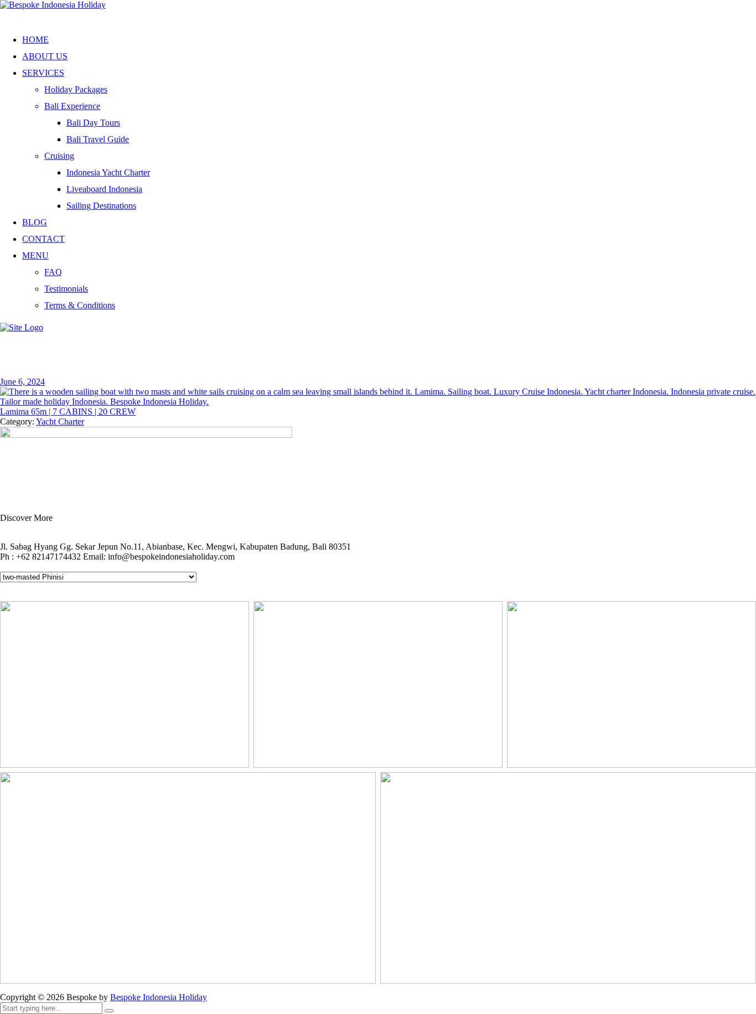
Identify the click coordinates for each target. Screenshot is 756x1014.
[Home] (21, 327)
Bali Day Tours (93, 122)
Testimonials (66, 288)
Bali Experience (72, 106)
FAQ (53, 272)
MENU (35, 255)
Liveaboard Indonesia (104, 189)
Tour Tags (26, 566)
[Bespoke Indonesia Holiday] (53, 4)
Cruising (59, 156)
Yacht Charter (60, 421)
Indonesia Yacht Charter (108, 172)
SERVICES (43, 72)
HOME (35, 39)
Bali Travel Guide (97, 139)
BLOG (34, 222)
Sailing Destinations (101, 205)
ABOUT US (45, 56)
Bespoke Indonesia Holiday (158, 997)
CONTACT (43, 239)
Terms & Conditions (79, 305)
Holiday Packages (75, 89)
